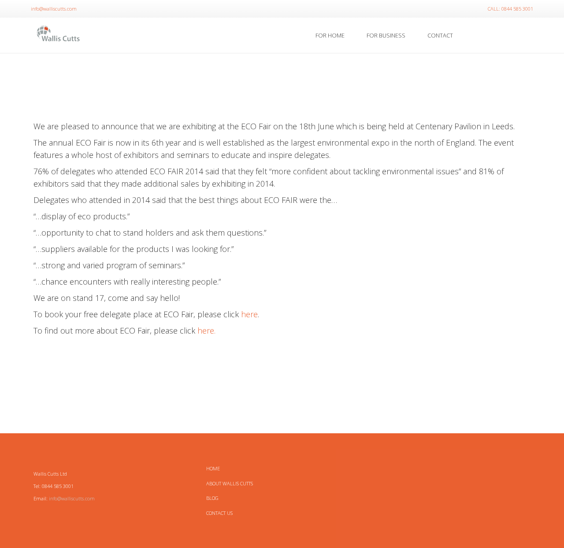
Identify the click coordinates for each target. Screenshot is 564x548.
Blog (212, 498)
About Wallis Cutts (229, 483)
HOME (213, 468)
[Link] (58, 35)
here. (206, 330)
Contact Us (219, 513)
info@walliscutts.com (72, 498)
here (249, 314)
